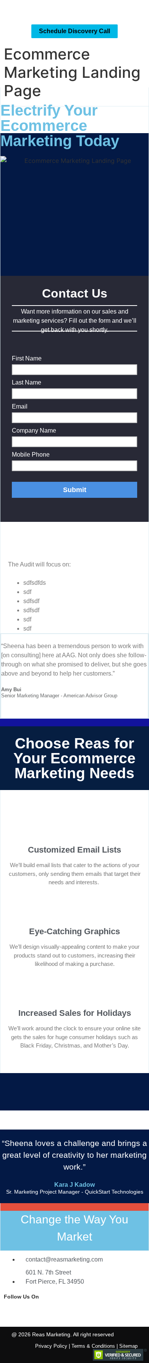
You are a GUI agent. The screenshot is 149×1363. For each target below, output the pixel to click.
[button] (139, 10)
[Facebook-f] (13, 1311)
